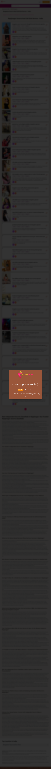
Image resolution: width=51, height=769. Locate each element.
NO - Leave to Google (29, 389)
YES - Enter (20, 389)
